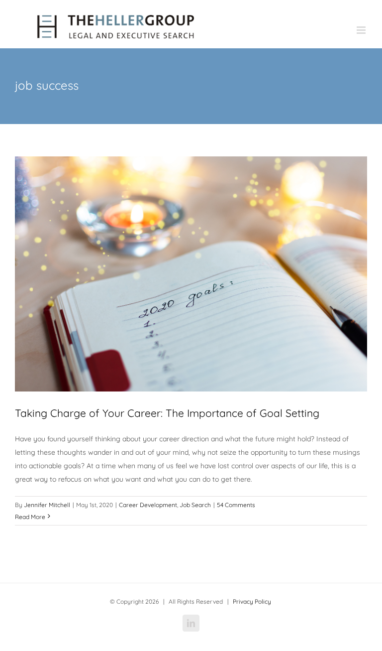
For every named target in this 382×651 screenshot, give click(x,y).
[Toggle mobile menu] (362, 30)
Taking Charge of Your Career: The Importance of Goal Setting (167, 412)
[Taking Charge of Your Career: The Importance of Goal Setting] (191, 273)
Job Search (195, 505)
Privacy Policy (252, 601)
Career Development (148, 505)
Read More (30, 517)
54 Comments (236, 505)
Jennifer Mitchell (47, 505)
